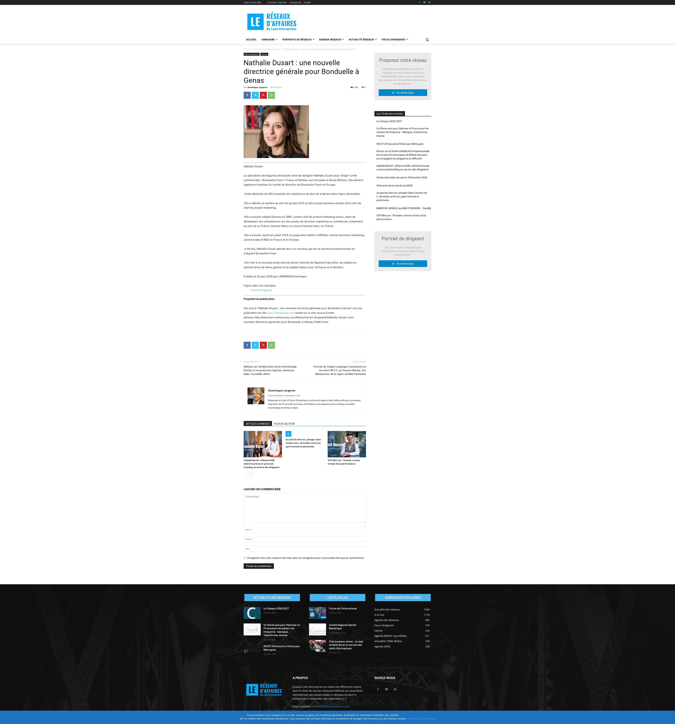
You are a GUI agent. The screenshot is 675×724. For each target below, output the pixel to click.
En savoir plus (404, 92)
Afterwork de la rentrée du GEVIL (395, 185)
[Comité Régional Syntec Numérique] (317, 629)
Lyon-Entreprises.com (281, 312)
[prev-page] (246, 474)
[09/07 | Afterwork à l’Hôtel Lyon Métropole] (252, 651)
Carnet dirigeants (261, 290)
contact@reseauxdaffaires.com (331, 706)
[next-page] (251, 474)
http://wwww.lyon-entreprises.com (284, 395)
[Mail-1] (429, 3)
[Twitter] (255, 95)
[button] (427, 39)
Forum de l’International (343, 608)
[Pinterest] (263, 95)
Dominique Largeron (257, 87)
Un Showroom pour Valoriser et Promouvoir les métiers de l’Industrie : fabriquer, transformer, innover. (403, 132)
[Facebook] (420, 3)
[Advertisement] (364, 21)
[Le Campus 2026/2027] (252, 613)
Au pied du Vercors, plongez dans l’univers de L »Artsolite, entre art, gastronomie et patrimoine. (303, 443)
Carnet (277, 49)
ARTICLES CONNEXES (258, 423)
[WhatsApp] (271, 95)
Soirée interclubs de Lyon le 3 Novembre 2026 (402, 177)
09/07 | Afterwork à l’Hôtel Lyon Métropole (400, 144)
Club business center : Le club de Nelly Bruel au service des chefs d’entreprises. (346, 645)
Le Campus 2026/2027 (389, 121)
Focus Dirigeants (262, 49)
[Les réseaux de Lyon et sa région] (272, 22)
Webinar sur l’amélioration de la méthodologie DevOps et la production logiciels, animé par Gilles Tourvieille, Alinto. (270, 370)
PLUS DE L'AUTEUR (284, 423)
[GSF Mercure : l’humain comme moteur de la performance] (347, 444)
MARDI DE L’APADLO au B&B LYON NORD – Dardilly (404, 208)
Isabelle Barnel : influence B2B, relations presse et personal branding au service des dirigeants (262, 464)
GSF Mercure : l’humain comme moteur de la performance (401, 217)
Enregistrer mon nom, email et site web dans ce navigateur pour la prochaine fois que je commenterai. (305, 557)
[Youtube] (424, 3)
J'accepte (413, 718)
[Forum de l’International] (317, 613)
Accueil (247, 49)
